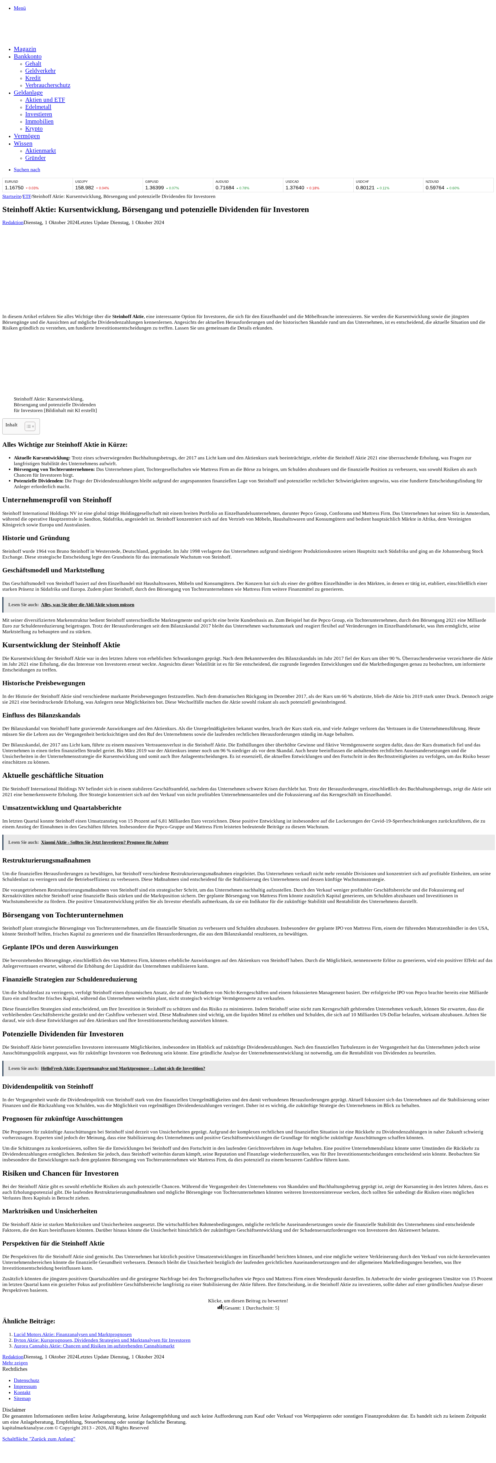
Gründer (35, 157)
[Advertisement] (248, 268)
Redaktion (13, 222)
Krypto (34, 128)
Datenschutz (26, 1380)
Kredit (33, 77)
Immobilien (39, 121)
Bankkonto (28, 56)
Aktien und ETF (45, 99)
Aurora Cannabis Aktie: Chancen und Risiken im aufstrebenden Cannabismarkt (94, 1346)
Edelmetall (38, 106)
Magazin (25, 48)
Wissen (23, 143)
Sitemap (22, 1398)
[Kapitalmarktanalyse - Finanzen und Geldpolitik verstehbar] (45, 37)
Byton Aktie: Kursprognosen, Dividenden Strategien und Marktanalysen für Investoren (102, 1340)
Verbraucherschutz (47, 85)
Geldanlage (28, 92)
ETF (27, 196)
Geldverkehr (40, 70)
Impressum (25, 1386)
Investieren (38, 114)
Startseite (11, 196)
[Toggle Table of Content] (27, 426)
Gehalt (33, 63)
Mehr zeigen (15, 1363)
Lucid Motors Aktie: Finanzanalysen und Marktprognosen (73, 1334)
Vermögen (27, 135)
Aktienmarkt (40, 150)
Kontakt (22, 1392)
